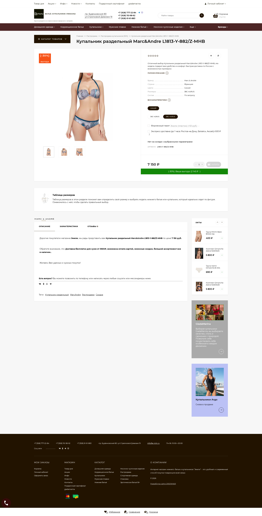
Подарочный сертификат (111, 3)
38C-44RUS (170, 117)
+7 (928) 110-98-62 (126, 15)
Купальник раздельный (57, 295)
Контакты (90, 3)
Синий (153, 108)
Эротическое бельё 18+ (130, 482)
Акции (51, 3)
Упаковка (124, 479)
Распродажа (88, 295)
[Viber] (142, 12)
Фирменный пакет (160, 126)
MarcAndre (75, 295)
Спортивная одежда (129, 476)
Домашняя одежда (103, 469)
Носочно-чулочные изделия (132, 469)
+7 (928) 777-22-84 (127, 12)
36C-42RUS (154, 117)
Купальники (100, 476)
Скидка (99, 295)
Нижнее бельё (101, 482)
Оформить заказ (41, 476)
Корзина (37, 469)
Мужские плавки (102, 479)
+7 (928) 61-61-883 (126, 18)
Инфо (63, 3)
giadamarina (134, 3)
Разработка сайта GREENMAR (163, 484)
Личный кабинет (41, 472)
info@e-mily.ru (153, 443)
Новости (75, 3)
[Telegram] (139, 12)
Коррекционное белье (104, 472)
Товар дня (39, 3)
